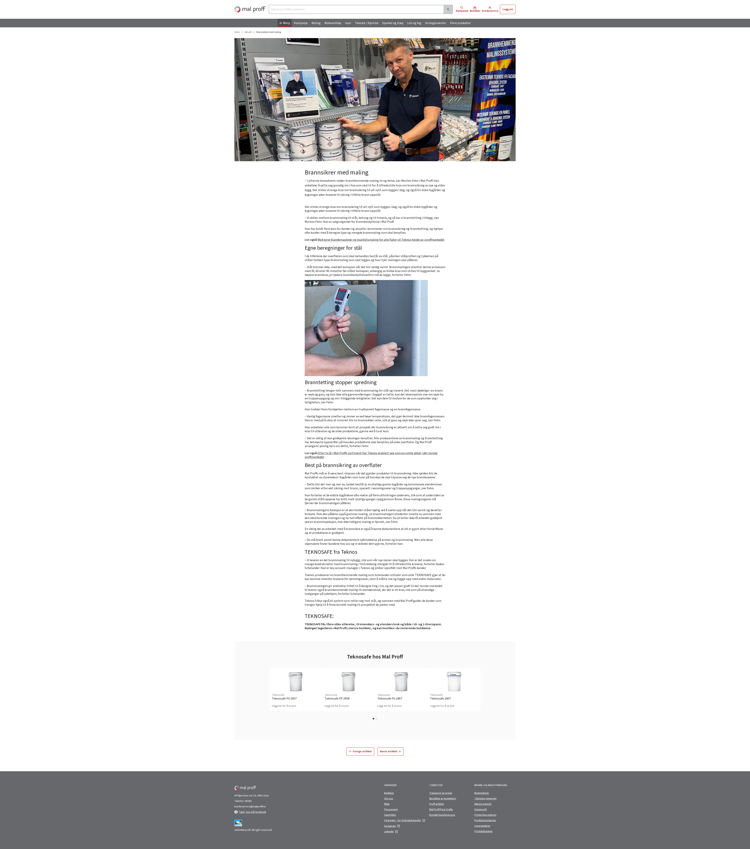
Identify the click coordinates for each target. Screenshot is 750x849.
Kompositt (480, 809)
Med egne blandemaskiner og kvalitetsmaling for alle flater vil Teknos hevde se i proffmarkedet (381, 240)
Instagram (390, 826)
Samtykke (390, 815)
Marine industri (483, 804)
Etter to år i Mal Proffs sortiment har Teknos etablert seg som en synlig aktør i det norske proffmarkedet (371, 455)
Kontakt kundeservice (442, 815)
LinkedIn (389, 832)
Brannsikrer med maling (268, 32)
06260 (248, 801)
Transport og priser (440, 793)
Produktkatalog (483, 831)
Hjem (237, 32)
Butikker (389, 793)
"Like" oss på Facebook (252, 812)
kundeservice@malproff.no (250, 807)
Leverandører (482, 826)
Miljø (386, 804)
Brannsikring (481, 793)
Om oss (388, 799)
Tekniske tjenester (485, 799)
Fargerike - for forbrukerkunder (402, 820)
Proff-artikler (436, 804)
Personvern (391, 809)
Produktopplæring (485, 820)
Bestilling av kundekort (442, 799)
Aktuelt (248, 32)
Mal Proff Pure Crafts (441, 809)
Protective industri (485, 815)
